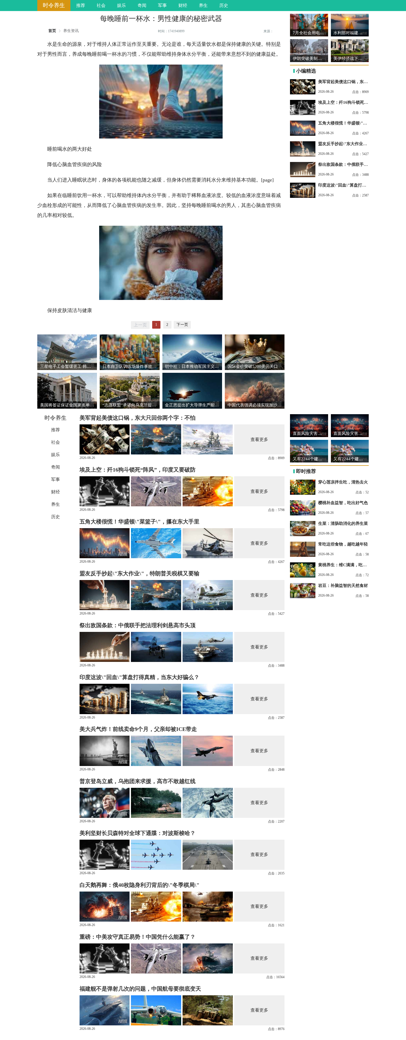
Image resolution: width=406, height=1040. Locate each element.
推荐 (80, 5)
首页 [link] (52, 31)
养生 (203, 5)
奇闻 (142, 5)
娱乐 (121, 5)
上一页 (140, 325)
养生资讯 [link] (71, 31)
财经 (182, 5)
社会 (101, 5)
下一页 (182, 325)
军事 (162, 5)
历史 (223, 5)
